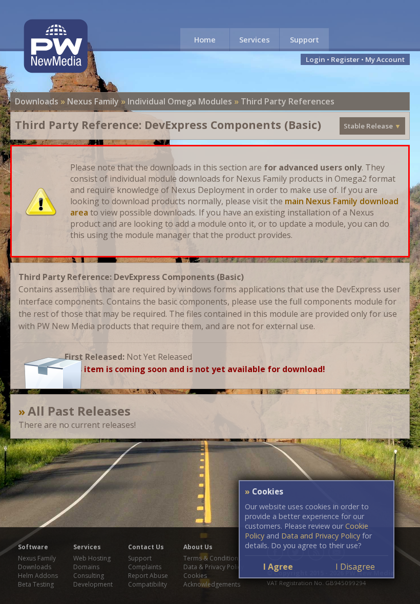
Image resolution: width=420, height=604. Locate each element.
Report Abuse (148, 575)
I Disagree (355, 566)
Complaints (144, 567)
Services (254, 39)
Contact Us (146, 547)
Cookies (195, 575)
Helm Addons (38, 575)
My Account (385, 59)
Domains (86, 567)
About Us (198, 547)
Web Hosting (92, 558)
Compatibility (147, 584)
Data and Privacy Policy (320, 536)
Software (33, 547)
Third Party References (287, 101)
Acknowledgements (211, 584)
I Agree (278, 566)
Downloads (36, 101)
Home (205, 39)
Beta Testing (36, 584)
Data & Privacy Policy (213, 567)
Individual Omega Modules (180, 101)
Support (304, 39)
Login (315, 59)
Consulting (88, 575)
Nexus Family (93, 101)
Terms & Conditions (212, 558)
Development (93, 584)
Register (345, 59)
